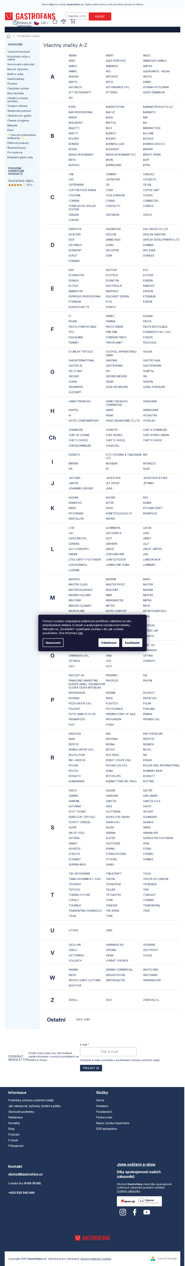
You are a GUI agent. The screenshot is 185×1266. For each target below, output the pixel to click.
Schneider (150, 816)
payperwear (77, 692)
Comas (110, 200)
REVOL (147, 749)
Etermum (149, 296)
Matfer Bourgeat (81, 589)
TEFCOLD (74, 889)
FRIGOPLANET (114, 342)
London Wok (152, 559)
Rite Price (112, 754)
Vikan (109, 955)
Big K (109, 128)
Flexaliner (76, 337)
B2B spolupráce (106, 1128)
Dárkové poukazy (18, 142)
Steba (147, 848)
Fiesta (147, 321)
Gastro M (75, 365)
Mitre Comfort (116, 610)
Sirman (110, 832)
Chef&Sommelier (80, 445)
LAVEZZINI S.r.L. (78, 538)
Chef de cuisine (79, 435)
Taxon (110, 878)
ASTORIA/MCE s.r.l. (118, 87)
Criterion (112, 214)
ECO (145, 269)
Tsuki (72, 915)
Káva (10, 130)
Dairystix (75, 229)
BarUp (73, 117)
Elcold (73, 285)
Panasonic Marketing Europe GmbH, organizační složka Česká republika (87, 684)
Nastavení (53, 643)
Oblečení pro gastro (19, 115)
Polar (147, 703)
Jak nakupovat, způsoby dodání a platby (34, 1106)
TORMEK (148, 900)
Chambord (76, 429)
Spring (110, 848)
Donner (148, 245)
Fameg (110, 316)
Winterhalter (115, 980)
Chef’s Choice (152, 440)
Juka (109, 488)
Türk (109, 915)
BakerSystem (115, 106)
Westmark (150, 975)
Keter (110, 502)
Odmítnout (109, 643)
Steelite (74, 853)
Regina (110, 744)
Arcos (147, 76)
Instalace (102, 1106)
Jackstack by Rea (155, 477)
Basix (109, 117)
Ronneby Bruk (152, 770)
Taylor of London (155, 878)
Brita (72, 159)
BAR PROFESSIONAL (81, 112)
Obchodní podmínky (21, 1112)
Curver (74, 220)
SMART (73, 843)
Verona (111, 949)
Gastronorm (152, 365)
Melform (75, 600)
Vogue (147, 955)
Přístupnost (15, 1146)
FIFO (71, 331)
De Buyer (75, 234)
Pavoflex (112, 680)
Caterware (76, 184)
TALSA (147, 873)
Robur (147, 760)
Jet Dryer (112, 483)
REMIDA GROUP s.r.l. (81, 749)
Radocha (75, 733)
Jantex (74, 483)
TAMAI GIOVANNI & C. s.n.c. (85, 878)
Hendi (109, 409)
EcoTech (112, 275)
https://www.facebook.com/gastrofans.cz (135, 1212)
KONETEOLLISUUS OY (119, 513)
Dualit (73, 255)
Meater (148, 595)
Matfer (148, 584)
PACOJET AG (76, 675)
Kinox (72, 508)
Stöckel (111, 859)
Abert (110, 55)
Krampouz (150, 513)
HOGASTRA (150, 415)
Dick (71, 239)
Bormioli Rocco (154, 143)
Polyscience (114, 708)
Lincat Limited (152, 548)
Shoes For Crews (118, 816)
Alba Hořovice (116, 60)
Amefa (73, 66)
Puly (72, 724)
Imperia (73, 463)
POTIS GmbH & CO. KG (82, 714)
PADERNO (112, 675)
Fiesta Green (114, 326)
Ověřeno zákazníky (128, 1191)
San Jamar (150, 795)
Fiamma (110, 321)
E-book (13, 1140)
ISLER (146, 468)
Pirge (109, 698)
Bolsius (148, 138)
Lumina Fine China (117, 564)
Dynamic (74, 260)
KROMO (110, 518)
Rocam (73, 765)
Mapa (146, 579)
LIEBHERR (111, 543)
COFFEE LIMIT (151, 190)
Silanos (148, 822)
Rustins (148, 781)
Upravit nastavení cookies (95, 1258)
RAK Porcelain (152, 733)
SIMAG (147, 827)
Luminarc (149, 564)
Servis (100, 1100)
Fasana (148, 316)
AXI (71, 97)
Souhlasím (132, 643)
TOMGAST (149, 894)
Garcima (111, 360)
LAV (71, 533)
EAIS (71, 269)
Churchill (113, 445)
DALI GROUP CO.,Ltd (155, 229)
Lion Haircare (115, 554)
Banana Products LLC (158, 106)
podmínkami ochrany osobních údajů (138, 1060)
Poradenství (104, 1112)
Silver (110, 827)
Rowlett (149, 776)
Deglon (111, 234)
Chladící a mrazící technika (17, 100)
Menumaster (114, 600)
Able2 (146, 55)
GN (145, 376)
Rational (112, 738)
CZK (43, 22)
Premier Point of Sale (121, 714)
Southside (113, 843)
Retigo (110, 749)
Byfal (146, 165)
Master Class (78, 584)
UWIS (109, 930)
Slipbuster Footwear (158, 838)
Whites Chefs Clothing (85, 980)
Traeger (111, 905)
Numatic (148, 636)
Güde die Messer (117, 386)
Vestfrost (150, 949)
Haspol (74, 409)
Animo (73, 71)
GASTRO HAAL (152, 360)
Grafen (148, 381)
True (146, 910)
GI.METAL (148, 371)
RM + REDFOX (77, 760)
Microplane (77, 610)
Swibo (110, 864)
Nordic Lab (150, 630)
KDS (145, 497)
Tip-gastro (113, 894)
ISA (70, 468)
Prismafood (77, 719)
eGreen (148, 280)
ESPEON (148, 291)
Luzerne (74, 570)
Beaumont (76, 122)
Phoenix (74, 698)
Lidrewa (74, 543)
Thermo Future (79, 894)
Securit (148, 811)
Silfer (73, 827)
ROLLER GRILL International (161, 765)
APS (108, 71)
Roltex (73, 770)
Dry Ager (149, 250)
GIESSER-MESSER (116, 376)
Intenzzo (149, 463)
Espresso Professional (85, 296)
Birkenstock (152, 128)
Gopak (73, 381)
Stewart (75, 859)
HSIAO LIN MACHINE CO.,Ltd (123, 420)
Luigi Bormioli (78, 564)
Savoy (147, 806)
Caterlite (149, 179)
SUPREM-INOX (77, 864)
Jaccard (74, 477)
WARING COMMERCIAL (119, 969)
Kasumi (73, 497)
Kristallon (76, 518)
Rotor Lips (113, 776)
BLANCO (111, 133)
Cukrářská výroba (18, 88)
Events (111, 307)
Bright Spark (152, 154)
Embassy (149, 285)
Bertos (111, 122)
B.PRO (72, 106)
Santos (111, 801)
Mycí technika (15, 93)
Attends (112, 92)
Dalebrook (113, 229)
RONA (109, 770)
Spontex (75, 848)
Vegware (149, 944)
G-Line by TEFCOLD (81, 351)
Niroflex (149, 625)
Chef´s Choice (78, 440)
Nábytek (12, 125)
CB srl (147, 184)
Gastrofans (114, 365)
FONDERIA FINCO (116, 337)
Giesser (74, 376)
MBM (109, 595)
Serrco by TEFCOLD (82, 816)
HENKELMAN (150, 409)
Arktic (73, 81)
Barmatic (149, 112)
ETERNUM (75, 301)
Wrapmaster (152, 980)
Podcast (13, 1134)
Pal (145, 675)
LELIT (109, 538)
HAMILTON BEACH (80, 401)
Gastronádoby (15, 78)
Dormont (75, 250)
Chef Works (114, 435)
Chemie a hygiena (18, 120)
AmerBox (112, 66)
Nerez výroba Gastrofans (112, 1123)
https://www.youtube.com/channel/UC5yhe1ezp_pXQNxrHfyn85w (146, 1212)
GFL (108, 371)
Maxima (148, 589)
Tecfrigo (75, 884)
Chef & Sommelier (155, 429)
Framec (74, 342)
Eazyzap (111, 269)
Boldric (74, 138)
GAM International (81, 360)
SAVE (109, 806)
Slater (110, 838)
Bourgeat (112, 149)
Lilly (146, 543)
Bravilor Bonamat (81, 154)
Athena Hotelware (156, 87)
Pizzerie (12, 83)
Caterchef (113, 179)
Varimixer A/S (115, 944)
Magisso (74, 579)
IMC (145, 454)
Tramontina (151, 905)
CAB (71, 174)
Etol (109, 301)
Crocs (147, 214)
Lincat (110, 548)
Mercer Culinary (80, 605)
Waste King (150, 969)
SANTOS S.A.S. (152, 801)
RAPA (72, 738)
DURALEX (148, 255)
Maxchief (112, 589)
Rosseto (75, 776)
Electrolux (114, 285)
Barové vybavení (17, 69)
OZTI (109, 666)
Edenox (74, 280)
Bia (145, 122)
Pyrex (110, 724)
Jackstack (113, 477)
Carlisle (148, 174)
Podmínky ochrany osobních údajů (30, 1100)
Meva (146, 605)
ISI (107, 468)
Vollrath (75, 960)
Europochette (79, 307)
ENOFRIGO (112, 291)
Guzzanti (75, 392)
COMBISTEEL (151, 200)
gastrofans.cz (123, 1212)
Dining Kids (113, 239)
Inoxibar (111, 463)
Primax (147, 714)
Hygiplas (149, 420)
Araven (73, 76)
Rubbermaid (77, 781)
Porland (149, 708)
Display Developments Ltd (161, 239)
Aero (72, 60)
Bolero (111, 138)
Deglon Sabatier (154, 234)
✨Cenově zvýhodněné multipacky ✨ (21, 136)
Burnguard (113, 165)
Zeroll (73, 999)
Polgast (74, 708)
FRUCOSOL (150, 342)
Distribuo (75, 245)
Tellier (110, 889)
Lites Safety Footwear (85, 559)
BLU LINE (148, 133)
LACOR (147, 527)
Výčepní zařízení (17, 105)
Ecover (148, 275)
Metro (110, 605)
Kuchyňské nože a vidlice (18, 58)
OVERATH (149, 660)
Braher (148, 149)
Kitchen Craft (153, 508)
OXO (71, 666)
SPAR (146, 843)
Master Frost (115, 584)
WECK (72, 975)
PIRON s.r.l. (150, 698)
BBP (145, 117)
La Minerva (113, 527)
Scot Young (77, 811)
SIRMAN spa (150, 832)
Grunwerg (76, 386)
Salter (147, 790)
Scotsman (113, 811)
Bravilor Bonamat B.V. (121, 154)
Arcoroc (112, 76)
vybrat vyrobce (117, 960)
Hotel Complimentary (84, 420)
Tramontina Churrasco (85, 910)
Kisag (109, 508)
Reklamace (15, 1117)
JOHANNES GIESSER (81, 488)
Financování (104, 1117)
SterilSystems (116, 853)
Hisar (109, 415)
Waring (73, 969)
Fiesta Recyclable (155, 326)
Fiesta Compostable (82, 326)
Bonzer (74, 143)
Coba (109, 190)
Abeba (73, 55)
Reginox (148, 744)
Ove (108, 660)
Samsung (112, 795)
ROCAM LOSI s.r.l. (117, 765)
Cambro (111, 174)
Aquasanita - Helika (156, 71)
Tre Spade (112, 910)
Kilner (147, 502)
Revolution (77, 754)
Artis (109, 81)
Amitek (147, 66)
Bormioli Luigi (115, 143)
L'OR (71, 527)
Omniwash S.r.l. (79, 655)
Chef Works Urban (156, 435)
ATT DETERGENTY (80, 92)
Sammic (74, 795)
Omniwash (150, 650)
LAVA (146, 533)
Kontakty (14, 1123)
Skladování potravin (19, 110)
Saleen (110, 790)
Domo (110, 245)
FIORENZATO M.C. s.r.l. (157, 331)
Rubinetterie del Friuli (121, 781)
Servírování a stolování (21, 64)
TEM (146, 889)
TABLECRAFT (114, 873)
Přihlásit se (91, 1068)
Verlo (73, 949)
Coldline (75, 195)
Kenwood (75, 502)
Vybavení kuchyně (18, 51)
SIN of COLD (76, 832)
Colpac (148, 195)
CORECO (148, 205)
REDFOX (74, 744)
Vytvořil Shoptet (167, 1258)
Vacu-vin (75, 944)
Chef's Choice (115, 440)
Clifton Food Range (82, 190)
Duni (109, 255)
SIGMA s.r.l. (113, 822)
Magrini (111, 579)
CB (107, 184)
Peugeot (149, 692)
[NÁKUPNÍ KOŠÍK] (72, 21)
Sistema (74, 838)
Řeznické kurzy (16, 147)
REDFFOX (149, 738)
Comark (74, 200)
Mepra (147, 600)
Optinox (74, 660)
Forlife (148, 337)
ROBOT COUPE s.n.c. (119, 760)
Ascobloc (75, 87)
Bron (109, 159)
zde (80, 633)
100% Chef (83, 1019)
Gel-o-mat (76, 371)
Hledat (100, 16)
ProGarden (113, 719)
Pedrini (110, 692)
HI (70, 415)
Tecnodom (113, 884)
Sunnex (148, 859)
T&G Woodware (79, 873)
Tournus (75, 905)
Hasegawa (150, 401)
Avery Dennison (154, 92)
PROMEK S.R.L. (151, 719)
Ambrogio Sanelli (155, 60)
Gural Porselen (154, 386)
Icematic (74, 454)
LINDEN (73, 554)
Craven (74, 214)
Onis (109, 655)
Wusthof (75, 985)
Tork (109, 900)
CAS (71, 179)
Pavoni (147, 680)
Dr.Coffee (112, 250)
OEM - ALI (149, 645)
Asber (147, 81)
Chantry (112, 429)
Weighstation (115, 975)
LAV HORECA (113, 533)
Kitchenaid (76, 513)
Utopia (73, 930)
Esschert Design (117, 296)
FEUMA (73, 321)
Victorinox (76, 955)
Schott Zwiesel (80, 822)
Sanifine (74, 801)
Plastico (112, 703)
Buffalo (74, 165)
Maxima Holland (80, 595)
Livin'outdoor (116, 559)
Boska (73, 149)
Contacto (113, 205)
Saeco (73, 790)
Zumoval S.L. (151, 999)
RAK (108, 733)
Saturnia (75, 806)
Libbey (147, 538)
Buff (146, 159)
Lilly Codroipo (79, 548)
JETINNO (148, 483)
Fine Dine (111, 331)
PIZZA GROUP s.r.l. (80, 703)
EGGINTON (112, 280)
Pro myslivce (15, 152)
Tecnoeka (150, 884)
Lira (145, 554)
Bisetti (73, 133)
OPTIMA (148, 655)
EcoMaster (76, 275)
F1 (70, 316)
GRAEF (110, 381)
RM (145, 754)
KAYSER (110, 497)
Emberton (76, 291)
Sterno (148, 853)
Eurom (147, 301)
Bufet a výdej (15, 74)
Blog (11, 1128)
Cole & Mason (115, 195)
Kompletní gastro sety (20, 157)
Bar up (110, 112)
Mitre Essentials (154, 610)
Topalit (74, 900)
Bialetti (74, 128)
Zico (109, 999)
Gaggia (147, 351)
